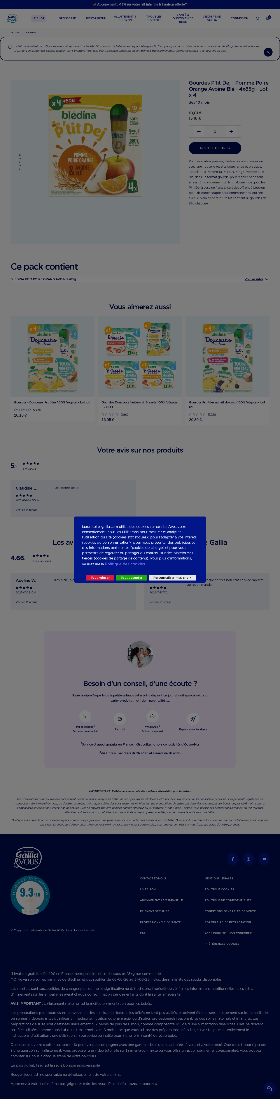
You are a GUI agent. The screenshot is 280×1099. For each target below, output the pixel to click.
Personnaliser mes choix (172, 577)
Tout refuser (100, 577)
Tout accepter (131, 577)
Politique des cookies (125, 564)
